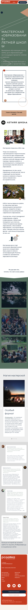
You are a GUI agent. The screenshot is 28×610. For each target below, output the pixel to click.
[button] (22, 2)
